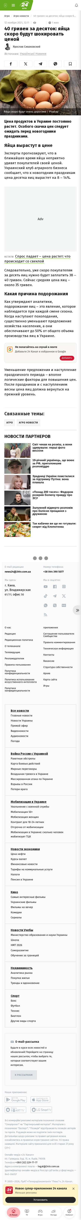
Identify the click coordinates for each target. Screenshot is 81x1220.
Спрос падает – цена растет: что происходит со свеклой (37, 258)
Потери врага (19, 789)
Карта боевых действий (25, 763)
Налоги (15, 874)
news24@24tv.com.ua (18, 571)
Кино (14, 892)
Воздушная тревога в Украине (29, 774)
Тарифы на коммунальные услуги (32, 869)
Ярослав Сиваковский (26, 46)
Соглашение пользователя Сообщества (58, 635)
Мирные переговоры (24, 769)
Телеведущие (12, 652)
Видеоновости (20, 731)
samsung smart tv (42, 1110)
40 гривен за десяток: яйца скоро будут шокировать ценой (55, 16)
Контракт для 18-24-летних (27, 822)
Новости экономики (25, 849)
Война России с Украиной (29, 753)
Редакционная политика (19, 640)
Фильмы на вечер (22, 907)
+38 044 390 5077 (53, 571)
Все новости (20, 710)
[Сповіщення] (76, 5)
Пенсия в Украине (22, 879)
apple (42, 1100)
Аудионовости (19, 736)
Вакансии (48, 661)
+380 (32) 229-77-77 (26, 1162)
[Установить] (40, 1194)
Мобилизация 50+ (22, 812)
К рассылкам (24, 1075)
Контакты (48, 655)
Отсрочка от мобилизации (27, 827)
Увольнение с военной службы (30, 806)
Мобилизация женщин (25, 817)
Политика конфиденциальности (17, 672)
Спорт (15, 996)
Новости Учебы (22, 930)
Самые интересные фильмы (28, 897)
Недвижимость (22, 968)
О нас (8, 627)
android (16, 1100)
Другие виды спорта (23, 1021)
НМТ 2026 (16, 945)
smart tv (16, 1110)
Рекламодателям (14, 658)
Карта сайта (50, 679)
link (45, 586)
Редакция (10, 634)
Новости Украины (22, 720)
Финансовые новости (24, 864)
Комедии (16, 912)
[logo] (24, 5)
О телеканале (12, 646)
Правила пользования (18, 665)
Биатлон (16, 1016)
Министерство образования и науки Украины (39, 935)
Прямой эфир (19, 725)
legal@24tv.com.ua (48, 1166)
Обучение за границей (25, 955)
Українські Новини (33, 54)
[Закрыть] (73, 1188)
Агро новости (22, 16)
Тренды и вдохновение (25, 983)
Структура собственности (58, 667)
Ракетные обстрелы (23, 758)
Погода (15, 741)
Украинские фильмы (23, 902)
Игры (46, 686)
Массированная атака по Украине (32, 779)
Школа (15, 940)
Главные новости (21, 715)
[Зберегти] (70, 64)
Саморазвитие (20, 950)
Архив (46, 673)
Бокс (13, 1000)
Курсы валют (19, 859)
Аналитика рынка (22, 972)
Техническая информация (58, 648)
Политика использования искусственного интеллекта (21, 680)
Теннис (15, 1010)
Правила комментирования (59, 642)
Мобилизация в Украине (29, 802)
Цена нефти (18, 854)
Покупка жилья (20, 978)
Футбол (15, 1005)
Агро (7, 16)
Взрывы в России (21, 784)
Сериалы (16, 917)
